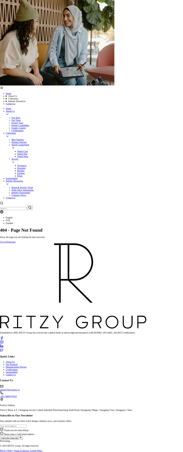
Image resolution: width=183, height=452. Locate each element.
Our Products (12, 364)
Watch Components (20, 145)
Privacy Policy (6, 450)
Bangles (20, 171)
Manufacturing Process (16, 367)
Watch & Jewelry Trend (22, 187)
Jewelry (14, 159)
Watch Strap (22, 156)
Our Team (16, 120)
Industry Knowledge (20, 192)
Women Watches (19, 142)
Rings (19, 176)
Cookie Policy (36, 450)
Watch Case (22, 151)
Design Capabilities (20, 125)
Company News (18, 195)
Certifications (17, 130)
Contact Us (11, 375)
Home (8, 93)
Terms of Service (21, 450)
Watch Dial (22, 154)
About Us (12, 96)
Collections (13, 98)
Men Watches (17, 139)
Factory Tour (17, 123)
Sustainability (12, 178)
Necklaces (21, 165)
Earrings (21, 173)
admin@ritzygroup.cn (10, 390)
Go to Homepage (8, 242)
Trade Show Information (22, 190)
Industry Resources (16, 101)
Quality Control (18, 128)
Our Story (15, 118)
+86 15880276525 (8, 396)
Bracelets (21, 168)
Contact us (10, 104)
